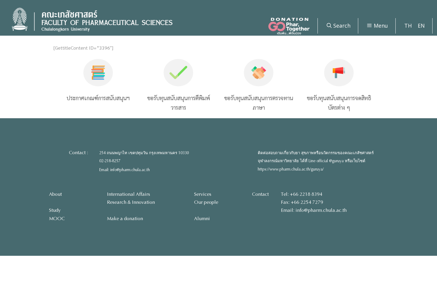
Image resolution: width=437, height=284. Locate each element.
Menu (380, 25)
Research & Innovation (131, 202)
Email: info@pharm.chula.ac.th (124, 170)
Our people (206, 202)
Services (202, 194)
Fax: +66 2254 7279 (302, 202)
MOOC (57, 218)
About (55, 194)
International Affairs (128, 194)
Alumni (202, 218)
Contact (260, 194)
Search (341, 25)
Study (55, 210)
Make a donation (125, 218)
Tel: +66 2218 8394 (301, 194)
